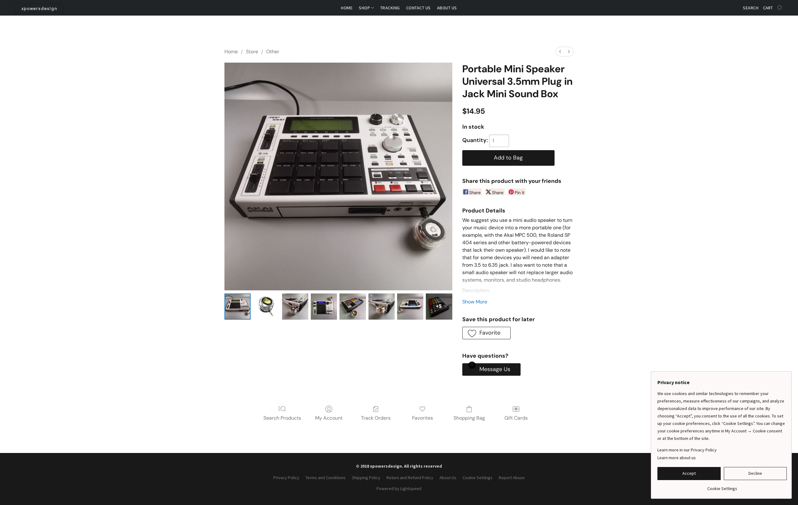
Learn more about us (676, 457)
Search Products (282, 418)
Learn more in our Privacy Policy (687, 450)
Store (252, 51)
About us (447, 8)
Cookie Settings (478, 477)
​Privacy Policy (286, 477)
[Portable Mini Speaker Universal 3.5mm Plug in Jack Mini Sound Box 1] (266, 306)
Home (347, 8)
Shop (365, 8)
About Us (448, 477)
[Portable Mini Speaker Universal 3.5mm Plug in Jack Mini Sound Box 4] (352, 306)
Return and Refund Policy (410, 477)
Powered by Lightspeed (399, 488)
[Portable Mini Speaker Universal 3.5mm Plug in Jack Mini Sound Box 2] (295, 306)
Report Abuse (512, 477)
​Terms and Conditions (325, 477)
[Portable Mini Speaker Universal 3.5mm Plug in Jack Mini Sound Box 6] (410, 306)
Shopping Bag (469, 418)
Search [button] (750, 8)
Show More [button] (474, 301)
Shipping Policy (366, 477)
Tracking (390, 8)
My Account (329, 418)
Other (272, 51)
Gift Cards (516, 418)
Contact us (418, 8)
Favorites (422, 418)
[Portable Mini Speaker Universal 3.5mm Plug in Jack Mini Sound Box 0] (237, 306)
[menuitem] (560, 51)
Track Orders (376, 418)
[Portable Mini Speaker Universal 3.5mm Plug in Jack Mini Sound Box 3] (324, 306)
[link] (722, 486)
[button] (39, 8)
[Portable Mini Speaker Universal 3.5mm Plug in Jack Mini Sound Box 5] (381, 306)
